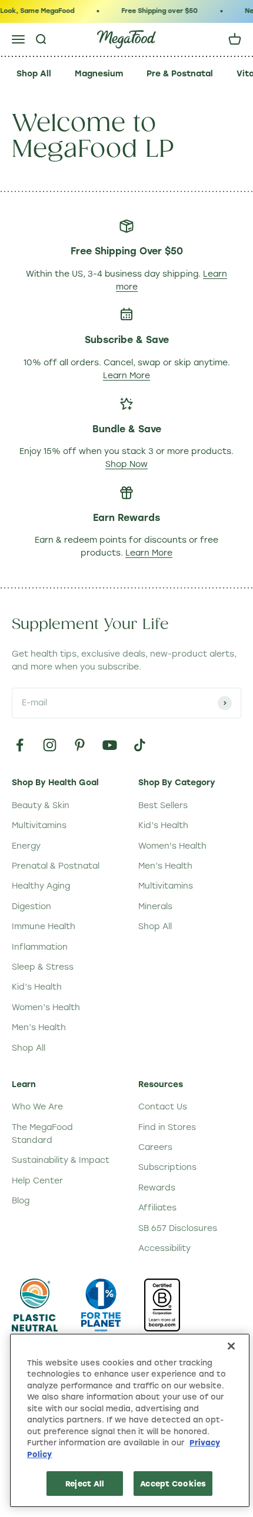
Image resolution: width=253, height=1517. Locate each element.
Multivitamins (39, 825)
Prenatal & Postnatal (55, 866)
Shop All (33, 74)
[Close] (231, 1346)
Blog (20, 1201)
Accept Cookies (173, 1483)
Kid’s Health (37, 987)
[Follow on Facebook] (20, 745)
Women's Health (172, 846)
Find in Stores (167, 1127)
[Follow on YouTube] (110, 745)
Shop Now (126, 464)
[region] (129, 1420)
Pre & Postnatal (180, 74)
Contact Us (162, 1107)
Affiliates (157, 1208)
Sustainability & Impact (60, 1160)
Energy (26, 846)
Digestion (31, 906)
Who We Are (37, 1107)
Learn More (126, 376)
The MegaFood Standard (42, 1133)
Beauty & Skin (40, 805)
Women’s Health (46, 1008)
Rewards (156, 1188)
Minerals (155, 906)
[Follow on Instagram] (50, 745)
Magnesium (99, 74)
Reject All (84, 1483)
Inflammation (40, 947)
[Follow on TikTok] (140, 745)
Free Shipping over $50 (157, 11)
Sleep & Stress (43, 967)
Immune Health (43, 926)
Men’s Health (39, 1027)
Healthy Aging (41, 886)
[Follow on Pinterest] (80, 745)
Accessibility (164, 1248)
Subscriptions (167, 1167)
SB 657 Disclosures (177, 1228)
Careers (155, 1147)
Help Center (37, 1181)
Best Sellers (163, 805)
